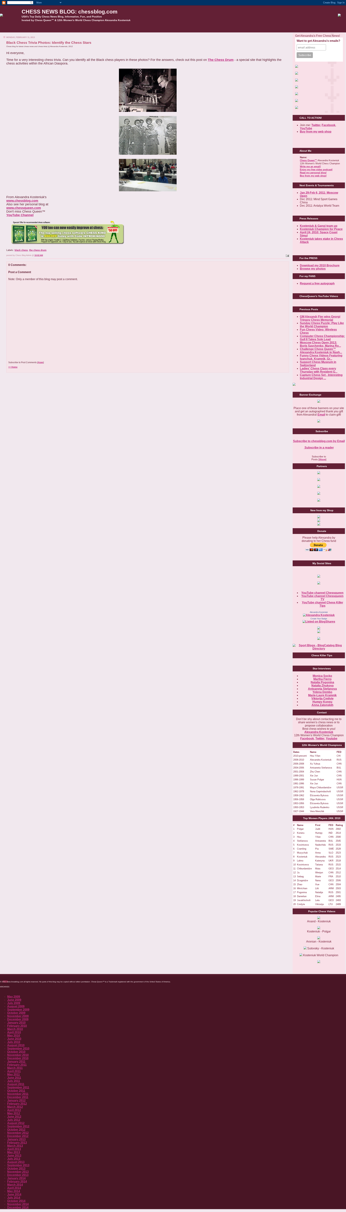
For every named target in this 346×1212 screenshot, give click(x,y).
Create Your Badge (318, 619)
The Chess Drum (221, 60)
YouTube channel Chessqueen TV (322, 597)
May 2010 (13, 1035)
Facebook (328, 125)
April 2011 (14, 1071)
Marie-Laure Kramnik (322, 695)
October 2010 (16, 1051)
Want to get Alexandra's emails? (318, 40)
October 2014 (16, 1200)
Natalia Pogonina (322, 682)
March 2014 (15, 1184)
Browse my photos (313, 268)
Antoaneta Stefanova (322, 688)
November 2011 (17, 1093)
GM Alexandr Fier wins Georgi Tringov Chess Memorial (320, 318)
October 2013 (16, 1168)
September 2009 (18, 1009)
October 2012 (16, 1129)
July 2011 (13, 1080)
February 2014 (17, 1181)
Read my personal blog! (313, 172)
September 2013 (18, 1165)
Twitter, (316, 125)
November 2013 (18, 1171)
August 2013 (16, 1162)
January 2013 (16, 1139)
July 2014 (13, 1197)
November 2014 (18, 1204)
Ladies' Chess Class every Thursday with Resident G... (318, 370)
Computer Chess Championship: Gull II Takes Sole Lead (322, 338)
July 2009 (13, 1003)
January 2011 (16, 1061)
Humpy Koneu (322, 701)
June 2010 (14, 1038)
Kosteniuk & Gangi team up (318, 225)
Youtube (331, 738)
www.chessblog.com (22, 200)
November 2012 (18, 1132)
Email (321, 414)
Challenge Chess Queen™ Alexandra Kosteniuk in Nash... (321, 350)
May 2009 (13, 996)
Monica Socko (322, 675)
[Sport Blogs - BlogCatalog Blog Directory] (319, 648)
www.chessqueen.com (23, 208)
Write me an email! (310, 166)
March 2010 (15, 1029)
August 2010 (16, 1045)
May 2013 (13, 1152)
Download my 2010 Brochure (320, 265)
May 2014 (13, 1191)
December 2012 (17, 1136)
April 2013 (14, 1149)
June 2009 (14, 999)
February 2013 (17, 1142)
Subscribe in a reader (319, 447)
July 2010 (13, 1042)
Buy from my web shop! (313, 175)
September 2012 (18, 1126)
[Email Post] (287, 255)
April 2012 (14, 1110)
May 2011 (13, 1074)
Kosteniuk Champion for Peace (321, 229)
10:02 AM (38, 255)
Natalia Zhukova (322, 685)
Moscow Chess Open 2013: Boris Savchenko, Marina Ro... (320, 344)
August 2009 (16, 1006)
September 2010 (18, 1048)
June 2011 (14, 1077)
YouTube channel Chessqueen (322, 592)
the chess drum (37, 250)
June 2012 (14, 1116)
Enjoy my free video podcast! (316, 169)
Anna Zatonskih (322, 705)
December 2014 (17, 1207)
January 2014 (16, 1178)
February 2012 (17, 1103)
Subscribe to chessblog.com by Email (319, 441)
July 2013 (13, 1158)
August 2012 (16, 1123)
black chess (21, 250)
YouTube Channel (20, 215)
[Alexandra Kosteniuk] (319, 615)
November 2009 (18, 1016)
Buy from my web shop (315, 131)
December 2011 (17, 1097)
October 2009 (16, 1012)
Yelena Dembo (322, 692)
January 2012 (16, 1100)
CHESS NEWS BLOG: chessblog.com (69, 12)
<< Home (12, 367)
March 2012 (15, 1106)
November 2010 (18, 1055)
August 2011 (15, 1084)
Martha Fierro (322, 679)
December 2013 (17, 1175)
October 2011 (16, 1090)
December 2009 (17, 1019)
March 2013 (15, 1145)
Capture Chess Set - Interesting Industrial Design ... (321, 376)
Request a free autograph (317, 283)
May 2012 (13, 1113)
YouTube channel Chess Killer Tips (322, 604)
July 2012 (13, 1119)
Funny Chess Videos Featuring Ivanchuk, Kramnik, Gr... (321, 357)
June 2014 (14, 1194)
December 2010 (17, 1058)
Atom (40, 362)
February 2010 (17, 1025)
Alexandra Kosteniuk (319, 612)
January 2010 (16, 1022)
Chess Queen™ (308, 160)
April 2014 (14, 1187)
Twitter (319, 738)
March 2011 (15, 1068)
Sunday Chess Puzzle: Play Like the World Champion (322, 325)
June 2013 (14, 1155)
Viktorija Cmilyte (322, 698)
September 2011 (18, 1087)
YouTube (306, 128)
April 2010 (14, 1032)
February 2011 (17, 1064)
